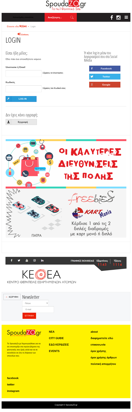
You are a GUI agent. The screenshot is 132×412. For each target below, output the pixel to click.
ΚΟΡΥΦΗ (13, 297)
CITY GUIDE (56, 338)
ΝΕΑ (52, 331)
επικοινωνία (98, 344)
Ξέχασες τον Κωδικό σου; (54, 88)
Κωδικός (10, 82)
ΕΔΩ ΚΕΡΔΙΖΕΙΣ (59, 344)
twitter (10, 384)
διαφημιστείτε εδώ (102, 338)
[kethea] (66, 260)
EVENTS (54, 351)
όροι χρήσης (98, 351)
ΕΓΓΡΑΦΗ (29, 316)
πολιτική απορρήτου (103, 364)
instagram (13, 391)
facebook (13, 378)
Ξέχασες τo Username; (52, 73)
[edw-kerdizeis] (66, 143)
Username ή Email (15, 67)
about (94, 331)
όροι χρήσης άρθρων (104, 357)
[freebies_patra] (66, 190)
